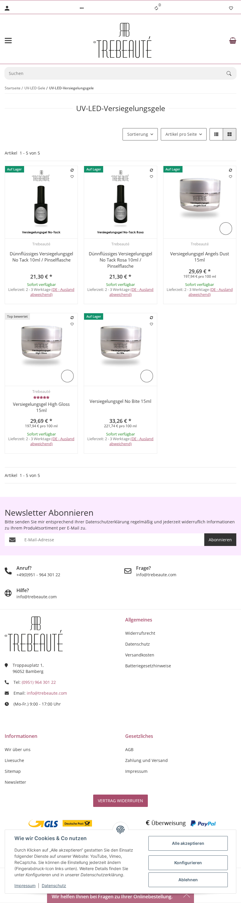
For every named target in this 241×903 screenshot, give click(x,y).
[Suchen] (232, 73)
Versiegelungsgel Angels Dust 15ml (199, 257)
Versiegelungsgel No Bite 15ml (120, 401)
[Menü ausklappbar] (8, 40)
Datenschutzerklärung (107, 522)
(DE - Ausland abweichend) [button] (52, 292)
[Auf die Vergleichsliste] (72, 170)
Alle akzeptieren (188, 843)
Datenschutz (54, 885)
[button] (81, 8)
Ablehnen (188, 879)
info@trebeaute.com (47, 693)
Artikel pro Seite (181, 134)
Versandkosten (139, 655)
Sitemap (13, 771)
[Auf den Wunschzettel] (72, 177)
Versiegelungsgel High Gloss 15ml (41, 407)
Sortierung (137, 134)
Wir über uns (18, 749)
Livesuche (14, 760)
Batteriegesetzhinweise (148, 666)
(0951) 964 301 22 (39, 682)
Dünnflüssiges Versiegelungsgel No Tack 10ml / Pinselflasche (41, 257)
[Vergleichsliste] (156, 8)
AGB (129, 749)
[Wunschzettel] (231, 8)
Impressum (25, 885)
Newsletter (15, 782)
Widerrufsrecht (140, 633)
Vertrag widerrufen (120, 800)
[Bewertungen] (41, 397)
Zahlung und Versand (146, 760)
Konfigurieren (188, 862)
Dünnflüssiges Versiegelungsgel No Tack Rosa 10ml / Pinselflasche (120, 260)
